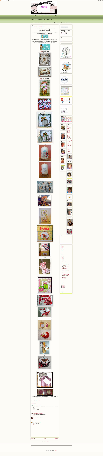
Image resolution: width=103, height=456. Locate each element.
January (63, 287)
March (63, 285)
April (62, 284)
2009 (62, 292)
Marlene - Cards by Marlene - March (69, 146)
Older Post (56, 438)
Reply (34, 415)
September (63, 278)
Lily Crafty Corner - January (69, 151)
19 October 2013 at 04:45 (40, 413)
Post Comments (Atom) (46, 441)
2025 (62, 247)
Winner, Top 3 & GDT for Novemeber (65, 268)
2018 (62, 255)
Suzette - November (68, 130)
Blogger (55, 450)
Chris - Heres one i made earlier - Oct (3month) (69, 132)
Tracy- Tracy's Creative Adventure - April (69, 144)
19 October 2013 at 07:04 (40, 417)
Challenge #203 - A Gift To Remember (65, 270)
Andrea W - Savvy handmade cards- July (69, 136)
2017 (62, 256)
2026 (62, 246)
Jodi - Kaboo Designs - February (68, 149)
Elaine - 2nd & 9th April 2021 (69, 128)
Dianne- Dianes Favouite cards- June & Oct (69, 138)
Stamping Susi (35, 417)
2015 (62, 258)
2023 (62, 249)
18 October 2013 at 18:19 (38, 405)
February (63, 286)
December (63, 261)
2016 (62, 257)
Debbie (34, 422)
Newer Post (33, 438)
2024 (62, 248)
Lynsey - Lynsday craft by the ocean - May (69, 141)
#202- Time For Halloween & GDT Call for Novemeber (65, 274)
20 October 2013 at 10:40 (38, 422)
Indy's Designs (35, 413)
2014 (62, 259)
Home (45, 438)
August (63, 279)
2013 (62, 260)
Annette (34, 405)
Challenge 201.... (64, 277)
